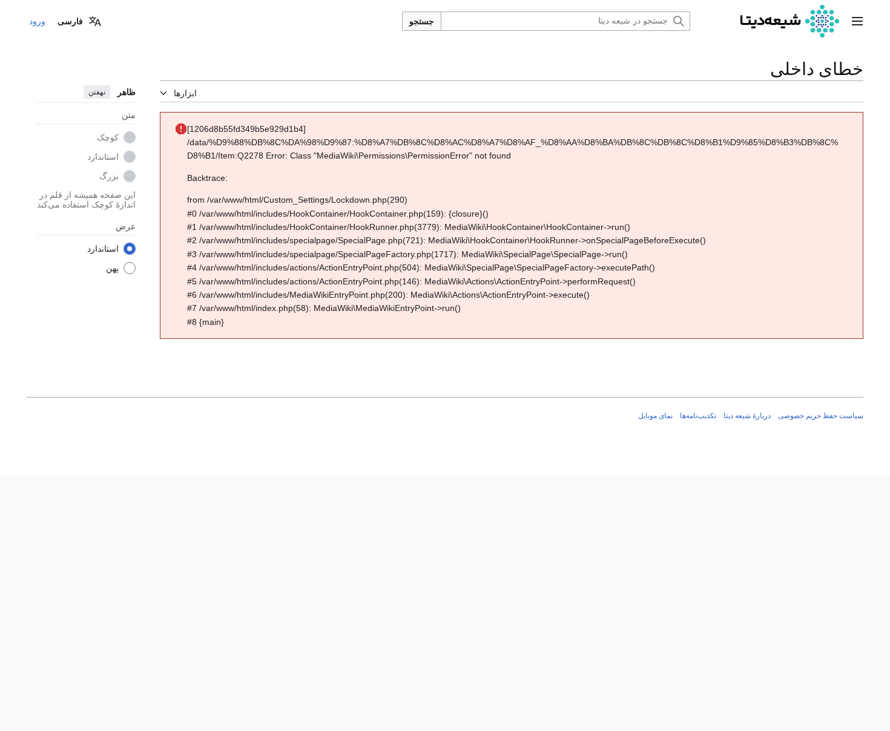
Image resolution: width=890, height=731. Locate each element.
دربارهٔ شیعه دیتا (747, 415)
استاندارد (103, 157)
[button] (857, 21)
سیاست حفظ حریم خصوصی (820, 415)
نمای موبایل (655, 415)
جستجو (421, 21)
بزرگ (109, 176)
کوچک (108, 137)
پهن (112, 268)
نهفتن (96, 92)
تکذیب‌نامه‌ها (698, 415)
